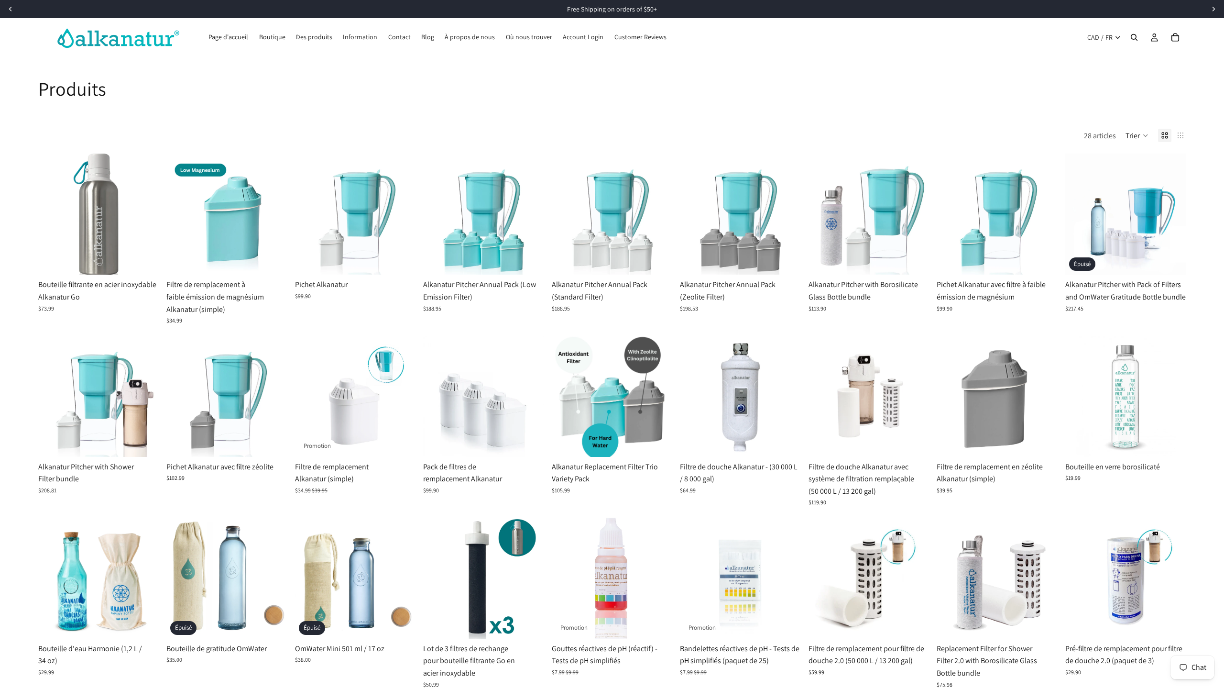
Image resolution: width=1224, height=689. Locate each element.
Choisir (280, 260)
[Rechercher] (1134, 37)
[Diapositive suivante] (144, 214)
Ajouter (152, 260)
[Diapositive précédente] (52, 214)
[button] (1137, 135)
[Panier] (1175, 37)
